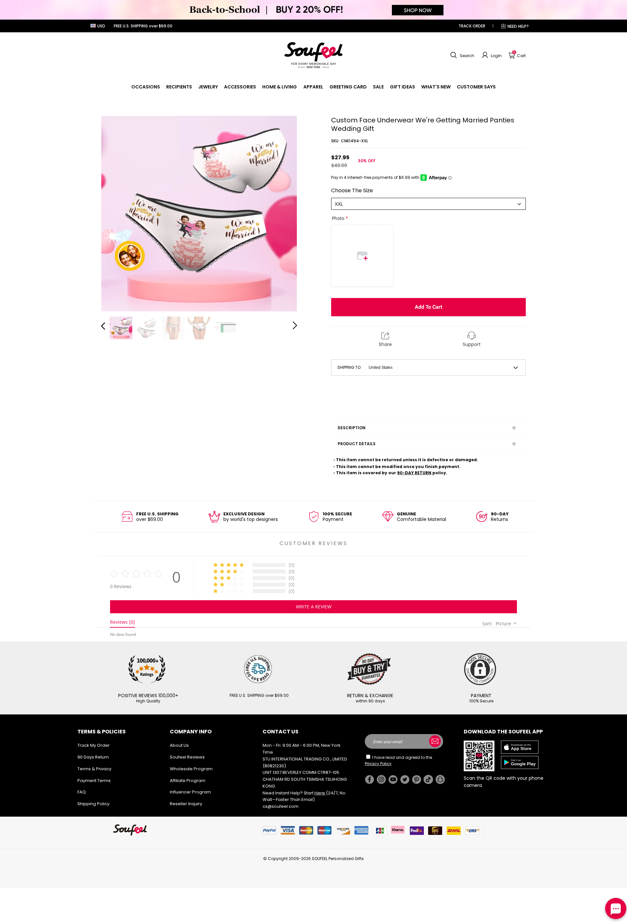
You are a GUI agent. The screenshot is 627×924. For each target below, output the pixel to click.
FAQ (81, 792)
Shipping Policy (93, 804)
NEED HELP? (518, 26)
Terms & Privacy (94, 769)
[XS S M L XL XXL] (428, 204)
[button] (461, 55)
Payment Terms (94, 780)
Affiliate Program (187, 780)
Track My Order (93, 745)
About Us (179, 745)
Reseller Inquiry (186, 804)
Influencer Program (190, 792)
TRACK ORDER (471, 26)
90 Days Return (93, 757)
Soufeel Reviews (187, 757)
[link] (145, 87)
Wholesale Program (191, 769)
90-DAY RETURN (414, 473)
